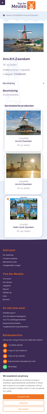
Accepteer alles (23, 397)
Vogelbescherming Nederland (15, 326)
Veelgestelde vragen (12, 265)
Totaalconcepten (10, 258)
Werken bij (7, 292)
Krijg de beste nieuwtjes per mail (21, 361)
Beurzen (6, 299)
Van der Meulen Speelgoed (14, 316)
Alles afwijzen (23, 409)
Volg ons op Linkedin (16, 356)
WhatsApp (12, 366)
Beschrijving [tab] (9, 83)
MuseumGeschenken (12, 323)
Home (8, 15)
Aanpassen (23, 403)
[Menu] (2, 2)
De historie (7, 282)
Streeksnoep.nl (9, 313)
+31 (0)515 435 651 (15, 345)
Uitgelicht (7, 285)
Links (5, 296)
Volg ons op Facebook (17, 350)
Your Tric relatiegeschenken (14, 319)
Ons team (7, 278)
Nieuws (6, 289)
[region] (23, 393)
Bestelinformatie (10, 262)
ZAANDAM (17, 15)
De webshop (8, 255)
